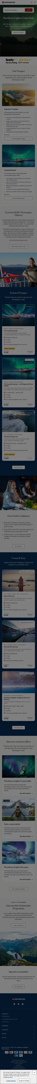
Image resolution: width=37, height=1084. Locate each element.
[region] (18, 1077)
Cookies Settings (11, 1080)
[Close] (34, 1072)
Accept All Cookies (24, 1080)
